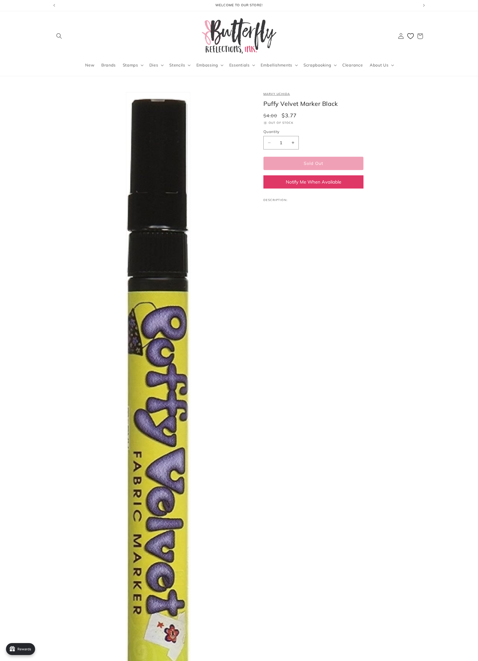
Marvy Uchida (276, 94)
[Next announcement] (423, 5)
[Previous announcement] (54, 5)
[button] (59, 36)
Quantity (271, 131)
